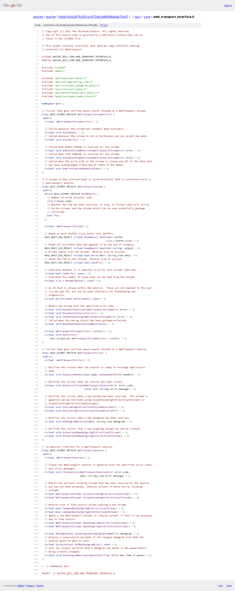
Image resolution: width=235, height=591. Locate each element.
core (147, 17)
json (229, 585)
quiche (38, 17)
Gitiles (20, 585)
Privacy (30, 585)
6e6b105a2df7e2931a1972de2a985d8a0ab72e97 (93, 17)
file (103, 25)
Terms (39, 585)
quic (138, 17)
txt (220, 585)
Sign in (228, 5)
